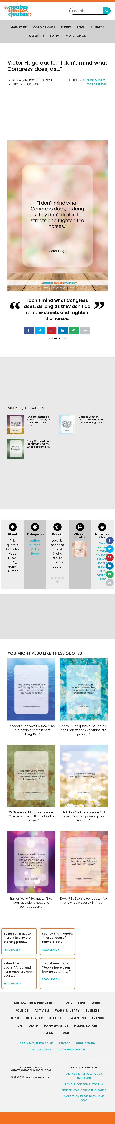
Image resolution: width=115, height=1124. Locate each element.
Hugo (102, 567)
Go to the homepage (72, 1049)
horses (102, 563)
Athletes (56, 1018)
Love (81, 27)
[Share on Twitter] (40, 330)
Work (96, 1003)
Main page (18, 27)
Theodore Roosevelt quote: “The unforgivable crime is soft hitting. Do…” (31, 730)
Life (20, 1026)
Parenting (77, 1018)
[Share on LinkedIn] (63, 330)
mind (102, 571)
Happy (55, 36)
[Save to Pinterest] (51, 330)
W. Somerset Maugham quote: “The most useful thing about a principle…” (31, 816)
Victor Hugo (96, 84)
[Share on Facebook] (29, 330)
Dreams (49, 1033)
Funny (66, 27)
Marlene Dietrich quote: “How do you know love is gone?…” (91, 419)
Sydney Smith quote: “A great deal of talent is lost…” (57, 938)
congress (103, 555)
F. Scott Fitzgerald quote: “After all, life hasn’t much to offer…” (39, 421)
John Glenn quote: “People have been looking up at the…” (56, 967)
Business (98, 27)
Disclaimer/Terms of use (36, 1043)
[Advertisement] (57, 115)
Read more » (12, 949)
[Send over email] (74, 330)
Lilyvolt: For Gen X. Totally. (84, 1084)
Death (33, 1026)
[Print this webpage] (85, 330)
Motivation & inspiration (35, 1003)
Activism (42, 1011)
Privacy (64, 1043)
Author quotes (94, 80)
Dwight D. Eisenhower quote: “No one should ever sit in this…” (83, 901)
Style (15, 1018)
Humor (67, 1003)
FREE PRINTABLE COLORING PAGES (84, 1090)
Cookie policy (86, 1043)
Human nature (86, 1026)
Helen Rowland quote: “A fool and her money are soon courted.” (19, 969)
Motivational (44, 27)
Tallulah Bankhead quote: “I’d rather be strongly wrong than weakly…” (84, 816)
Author (102, 551)
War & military (67, 1011)
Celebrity (36, 36)
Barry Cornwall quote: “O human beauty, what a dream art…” (40, 444)
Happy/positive (56, 1026)
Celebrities (34, 1018)
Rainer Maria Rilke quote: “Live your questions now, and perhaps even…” (31, 903)
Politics (21, 1011)
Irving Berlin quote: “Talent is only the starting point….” (17, 938)
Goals (67, 1033)
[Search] (106, 10)
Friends (98, 1018)
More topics (76, 36)
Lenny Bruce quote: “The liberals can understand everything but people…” (84, 730)
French (102, 559)
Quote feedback (40, 1049)
